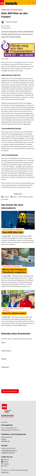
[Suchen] (29, 2)
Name (3, 342)
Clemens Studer (11, 22)
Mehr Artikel (7, 28)
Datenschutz (5, 472)
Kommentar (5, 367)
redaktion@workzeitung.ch (9, 450)
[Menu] (33, 2)
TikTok (5, 466)
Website (3, 359)
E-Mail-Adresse (6, 350)
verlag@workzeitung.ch (8, 452)
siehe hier (27, 124)
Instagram (6, 464)
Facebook (6, 460)
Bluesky (6, 462)
